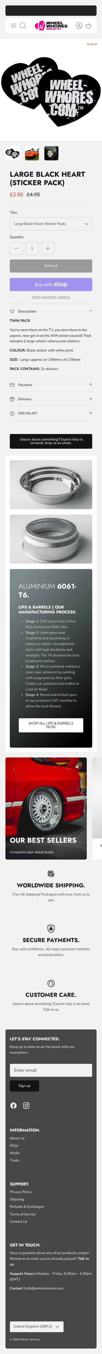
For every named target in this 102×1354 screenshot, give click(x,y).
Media (15, 1153)
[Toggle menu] (14, 26)
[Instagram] (26, 1105)
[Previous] (12, 11)
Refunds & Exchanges (27, 1206)
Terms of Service (23, 1214)
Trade (14, 1160)
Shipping (17, 1199)
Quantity (17, 237)
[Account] (76, 26)
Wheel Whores (30, 1339)
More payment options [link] (51, 297)
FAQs (14, 1145)
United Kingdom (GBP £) (33, 1326)
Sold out (51, 265)
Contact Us (18, 1221)
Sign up (24, 1085)
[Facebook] (13, 1105)
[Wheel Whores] (51, 25)
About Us (17, 1138)
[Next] (90, 11)
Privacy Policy (21, 1192)
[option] (51, 90)
